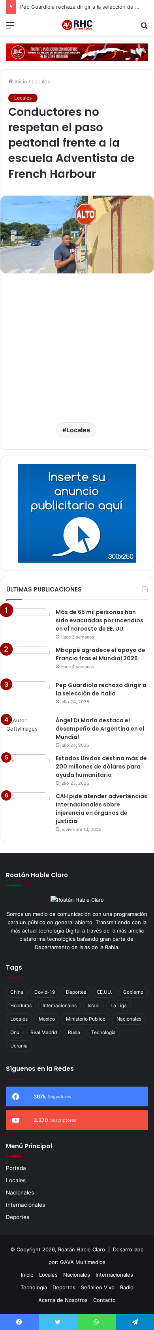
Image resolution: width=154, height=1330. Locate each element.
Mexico (47, 1019)
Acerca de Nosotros (63, 1300)
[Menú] (10, 28)
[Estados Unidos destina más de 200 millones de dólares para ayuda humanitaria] (28, 769)
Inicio (20, 81)
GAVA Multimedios (82, 1262)
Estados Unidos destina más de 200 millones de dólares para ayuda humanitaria (101, 766)
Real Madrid (43, 1032)
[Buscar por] (144, 28)
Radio (126, 1287)
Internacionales (60, 1005)
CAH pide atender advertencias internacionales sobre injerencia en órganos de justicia (101, 808)
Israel (94, 1005)
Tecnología (103, 1032)
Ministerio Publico (85, 1019)
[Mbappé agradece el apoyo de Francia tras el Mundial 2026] (28, 661)
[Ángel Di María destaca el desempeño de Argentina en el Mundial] (28, 731)
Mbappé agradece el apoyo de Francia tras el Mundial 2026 (100, 654)
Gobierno (133, 992)
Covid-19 (44, 992)
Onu (14, 1032)
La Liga (119, 1005)
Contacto (104, 1300)
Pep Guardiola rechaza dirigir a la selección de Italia (101, 689)
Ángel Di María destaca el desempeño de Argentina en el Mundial (100, 728)
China (16, 992)
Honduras (21, 1005)
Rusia (74, 1032)
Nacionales (128, 1019)
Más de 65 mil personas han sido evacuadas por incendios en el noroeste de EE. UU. (99, 620)
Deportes (76, 992)
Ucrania (19, 1046)
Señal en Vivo (98, 1287)
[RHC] (77, 25)
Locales (41, 81)
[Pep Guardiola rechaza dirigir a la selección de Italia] (28, 696)
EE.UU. (104, 992)
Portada (16, 1168)
